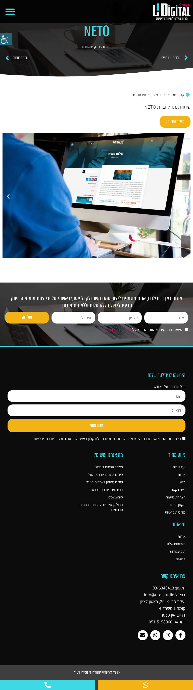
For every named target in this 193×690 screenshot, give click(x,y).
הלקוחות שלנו (176, 543)
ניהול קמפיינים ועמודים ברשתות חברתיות (101, 507)
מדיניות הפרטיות (117, 330)
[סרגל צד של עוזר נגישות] (6, 39)
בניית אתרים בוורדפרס (107, 489)
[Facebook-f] (180, 635)
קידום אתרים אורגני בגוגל (105, 474)
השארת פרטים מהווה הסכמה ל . (143, 330)
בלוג (182, 482)
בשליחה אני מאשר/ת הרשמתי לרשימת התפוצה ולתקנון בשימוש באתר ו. (106, 438)
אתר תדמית (161, 95)
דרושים (180, 559)
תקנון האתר (177, 504)
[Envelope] (143, 635)
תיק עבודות (177, 551)
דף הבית (107, 47)
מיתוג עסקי (115, 497)
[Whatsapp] (155, 635)
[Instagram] (168, 635)
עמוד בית (179, 467)
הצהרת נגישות (175, 497)
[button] (10, 11)
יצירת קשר (178, 489)
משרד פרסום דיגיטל (109, 467)
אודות (181, 474)
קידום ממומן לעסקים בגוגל (104, 482)
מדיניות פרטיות (175, 512)
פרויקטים (95, 47)
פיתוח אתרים (141, 95)
